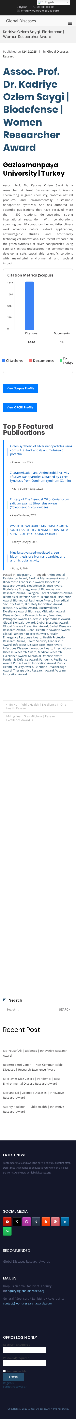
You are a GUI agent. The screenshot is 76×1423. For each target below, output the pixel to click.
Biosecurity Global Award (20, 608)
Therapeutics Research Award (33, 670)
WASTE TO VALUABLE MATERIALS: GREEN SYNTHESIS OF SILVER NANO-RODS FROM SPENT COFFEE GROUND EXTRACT (39, 530)
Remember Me (16, 1371)
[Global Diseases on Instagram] (26, 1221)
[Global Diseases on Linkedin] (65, 1221)
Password (16, 1358)
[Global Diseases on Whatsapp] (7, 1231)
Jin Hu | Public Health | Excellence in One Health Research (36, 706)
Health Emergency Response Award (31, 635)
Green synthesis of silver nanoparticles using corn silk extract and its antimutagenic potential (41, 450)
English (49, 2)
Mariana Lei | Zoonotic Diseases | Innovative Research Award (33, 1095)
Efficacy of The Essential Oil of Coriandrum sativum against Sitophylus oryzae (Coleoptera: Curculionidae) (39, 503)
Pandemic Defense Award (20, 659)
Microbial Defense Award (45, 656)
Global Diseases (21, 21)
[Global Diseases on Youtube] (7, 1221)
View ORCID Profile (20, 407)
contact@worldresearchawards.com (27, 1303)
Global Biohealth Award (19, 622)
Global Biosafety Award (52, 622)
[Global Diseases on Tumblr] (36, 1221)
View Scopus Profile (20, 388)
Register (8, 1383)
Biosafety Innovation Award (43, 604)
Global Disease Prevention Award (25, 626)
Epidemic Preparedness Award (49, 619)
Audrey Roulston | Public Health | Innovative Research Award (33, 1109)
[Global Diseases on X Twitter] (17, 1221)
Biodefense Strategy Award (21, 589)
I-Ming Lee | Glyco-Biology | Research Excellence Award (32, 718)
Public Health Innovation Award (34, 663)
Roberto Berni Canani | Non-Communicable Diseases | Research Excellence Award (33, 1067)
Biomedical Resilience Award (32, 600)
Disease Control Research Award (25, 615)
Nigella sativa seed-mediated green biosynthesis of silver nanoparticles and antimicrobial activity (37, 556)
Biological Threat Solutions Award (49, 593)
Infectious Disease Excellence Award (37, 645)
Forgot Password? (15, 1386)
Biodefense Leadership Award (23, 582)
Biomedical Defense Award (21, 597)
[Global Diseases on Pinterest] (55, 1221)
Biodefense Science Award (44, 585)
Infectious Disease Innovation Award (27, 648)
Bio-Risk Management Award (48, 578)
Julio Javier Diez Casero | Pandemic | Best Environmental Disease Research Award (31, 1081)
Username (17, 1344)
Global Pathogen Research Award (25, 634)
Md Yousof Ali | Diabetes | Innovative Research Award (35, 1053)
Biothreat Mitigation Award (46, 611)
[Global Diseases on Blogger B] (46, 1221)
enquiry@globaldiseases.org (25, 1291)
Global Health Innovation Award (48, 630)
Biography (24, 575)
